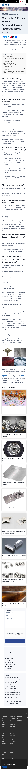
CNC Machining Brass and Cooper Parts (12, 741)
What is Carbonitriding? (8, 56)
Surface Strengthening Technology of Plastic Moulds (13, 508)
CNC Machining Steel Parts (12, 724)
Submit (15, 641)
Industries (19, 716)
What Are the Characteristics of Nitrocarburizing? (11, 65)
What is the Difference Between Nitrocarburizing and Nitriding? (14, 69)
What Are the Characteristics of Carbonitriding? (14, 58)
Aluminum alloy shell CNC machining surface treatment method (14, 556)
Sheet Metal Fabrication (10, 664)
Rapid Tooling (8, 668)
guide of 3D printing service (11, 677)
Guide (18, 718)
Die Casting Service (9, 660)
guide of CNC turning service (12, 684)
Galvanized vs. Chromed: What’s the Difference (11, 435)
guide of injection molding (11, 690)
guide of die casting (10, 686)
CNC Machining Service (4, 716)
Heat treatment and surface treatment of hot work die (13, 483)
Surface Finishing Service (11, 656)
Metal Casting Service (4, 735)
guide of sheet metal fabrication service (14, 699)
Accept (5, 766)
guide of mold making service (12, 696)
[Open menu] (25, 5)
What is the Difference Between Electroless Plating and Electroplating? (13, 532)
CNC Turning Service (10, 654)
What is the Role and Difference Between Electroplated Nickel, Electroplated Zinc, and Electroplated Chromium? (13, 410)
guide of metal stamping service (12, 694)
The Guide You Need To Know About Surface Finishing (14, 604)
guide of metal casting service (12, 692)
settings (13, 764)
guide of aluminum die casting (12, 679)
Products (19, 714)
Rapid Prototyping (9, 666)
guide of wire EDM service (11, 703)
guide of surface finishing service (13, 701)
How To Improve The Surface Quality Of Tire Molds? (13, 459)
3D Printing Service (9, 658)
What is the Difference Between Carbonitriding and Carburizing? (14, 60)
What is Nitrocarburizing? (9, 63)
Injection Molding (9, 662)
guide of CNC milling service (12, 682)
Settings (10, 766)
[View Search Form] (16, 1)
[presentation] (14, 398)
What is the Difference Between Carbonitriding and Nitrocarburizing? (13, 72)
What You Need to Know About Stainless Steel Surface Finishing (12, 580)
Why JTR (19, 720)
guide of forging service (11, 688)
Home (3, 13)
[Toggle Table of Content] (23, 55)
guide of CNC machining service (13, 681)
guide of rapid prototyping (11, 697)
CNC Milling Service (10, 652)
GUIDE (6, 13)
